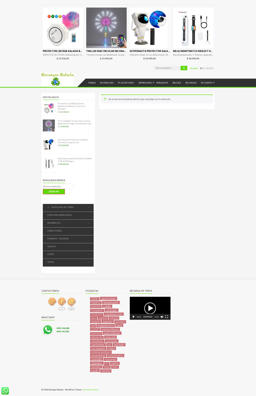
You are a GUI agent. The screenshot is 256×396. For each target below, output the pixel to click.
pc (109, 344)
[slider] (147, 317)
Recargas (191, 82)
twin (115, 367)
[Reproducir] (133, 316)
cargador (97, 310)
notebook (97, 341)
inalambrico (105, 325)
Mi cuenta (206, 82)
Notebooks (106, 82)
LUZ (95, 329)
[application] (150, 308)
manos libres (110, 329)
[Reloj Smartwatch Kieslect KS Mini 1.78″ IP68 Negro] (193, 28)
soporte (110, 359)
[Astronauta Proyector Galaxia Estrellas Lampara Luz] (150, 28)
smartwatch (115, 355)
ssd (107, 364)
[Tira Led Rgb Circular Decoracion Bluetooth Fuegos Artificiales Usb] (106, 28)
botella (96, 306)
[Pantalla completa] (166, 316)
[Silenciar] (161, 316)
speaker (97, 363)
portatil (119, 344)
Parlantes (162, 82)
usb (95, 370)
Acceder (194, 68)
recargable (98, 348)
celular (111, 310)
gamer (107, 321)
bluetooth (111, 302)
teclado (96, 367)
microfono (112, 333)
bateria (96, 302)
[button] (150, 308)
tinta (106, 367)
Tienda (92, 82)
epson (96, 321)
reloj (111, 348)
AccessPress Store (91, 389)
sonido (97, 359)
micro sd (97, 337)
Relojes (177, 82)
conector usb (113, 314)
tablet (114, 363)
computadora (97, 315)
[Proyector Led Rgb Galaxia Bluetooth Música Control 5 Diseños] (63, 28)
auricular (108, 298)
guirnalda (120, 321)
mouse (110, 337)
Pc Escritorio (126, 82)
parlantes (98, 344)
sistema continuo (101, 352)
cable (107, 306)
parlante (111, 341)
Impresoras (145, 82)
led (119, 325)
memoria (96, 333)
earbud (103, 317)
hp (93, 325)
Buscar (54, 191)
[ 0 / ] (208, 68)
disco (94, 318)
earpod (114, 317)
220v (95, 298)
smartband (98, 355)
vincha (106, 371)
